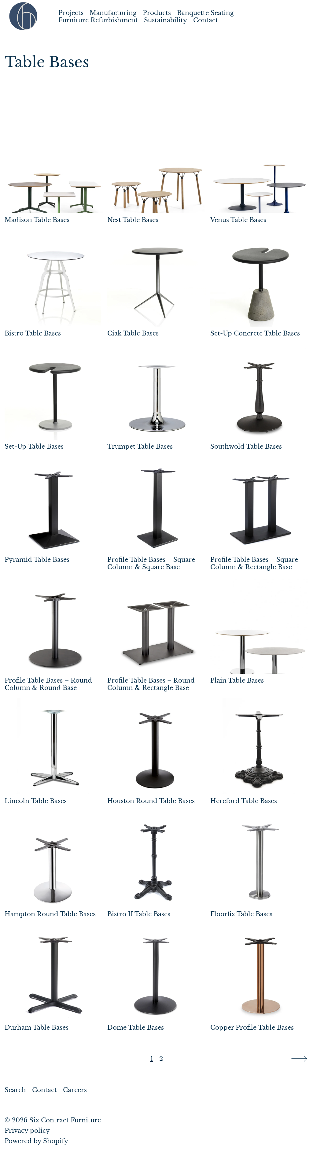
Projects (70, 13)
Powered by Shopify (36, 1141)
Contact (205, 20)
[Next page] (299, 1058)
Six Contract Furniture (65, 1120)
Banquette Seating (205, 13)
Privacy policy (27, 1130)
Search (15, 1090)
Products (157, 13)
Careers (75, 1090)
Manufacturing (113, 13)
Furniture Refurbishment (98, 20)
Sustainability (165, 20)
